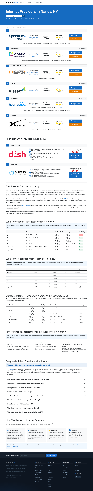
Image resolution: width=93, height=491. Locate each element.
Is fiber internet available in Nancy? (19, 392)
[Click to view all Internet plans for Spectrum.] (17, 37)
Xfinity (49, 468)
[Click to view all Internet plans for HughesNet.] (17, 104)
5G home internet (25, 205)
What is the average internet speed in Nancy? (23, 408)
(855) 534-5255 (76, 35)
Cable (30, 37)
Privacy (7, 477)
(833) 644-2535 (76, 104)
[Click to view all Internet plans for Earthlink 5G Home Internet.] (17, 72)
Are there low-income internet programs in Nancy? (25, 396)
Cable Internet (38, 472)
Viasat (8, 244)
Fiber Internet (38, 468)
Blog (63, 465)
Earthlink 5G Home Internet (14, 247)
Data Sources (65, 472)
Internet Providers (39, 465)
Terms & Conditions (13, 477)
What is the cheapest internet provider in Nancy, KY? (25, 384)
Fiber (29, 55)
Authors (77, 468)
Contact (77, 470)
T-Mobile (50, 479)
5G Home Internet (33, 74)
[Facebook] (76, 477)
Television (35, 37)
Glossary (64, 470)
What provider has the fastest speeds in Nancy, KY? (25, 388)
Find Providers (52, 455)
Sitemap (64, 477)
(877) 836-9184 (76, 121)
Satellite (31, 91)
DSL (37, 55)
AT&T (49, 470)
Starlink (9, 241)
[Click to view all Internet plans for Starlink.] (17, 123)
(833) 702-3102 (76, 175)
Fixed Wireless (31, 72)
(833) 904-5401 (76, 70)
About (76, 465)
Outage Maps (65, 474)
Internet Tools (65, 468)
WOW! (49, 484)
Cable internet (67, 199)
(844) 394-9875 (76, 53)
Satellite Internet (38, 479)
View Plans (75, 39)
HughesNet (10, 250)
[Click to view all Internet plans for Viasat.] (17, 90)
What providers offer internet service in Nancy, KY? (25, 412)
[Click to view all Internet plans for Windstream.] (17, 54)
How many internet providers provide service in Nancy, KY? (28, 379)
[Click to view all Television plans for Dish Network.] (17, 154)
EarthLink (50, 465)
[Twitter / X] (79, 477)
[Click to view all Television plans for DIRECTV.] (17, 173)
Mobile (37, 72)
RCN (49, 481)
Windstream (10, 238)
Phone (33, 39)
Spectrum (9, 235)
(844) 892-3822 (76, 156)
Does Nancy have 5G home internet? (20, 404)
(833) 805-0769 (76, 88)
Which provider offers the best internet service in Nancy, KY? (28, 365)
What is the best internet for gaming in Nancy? (23, 400)
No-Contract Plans (39, 481)
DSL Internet (38, 474)
